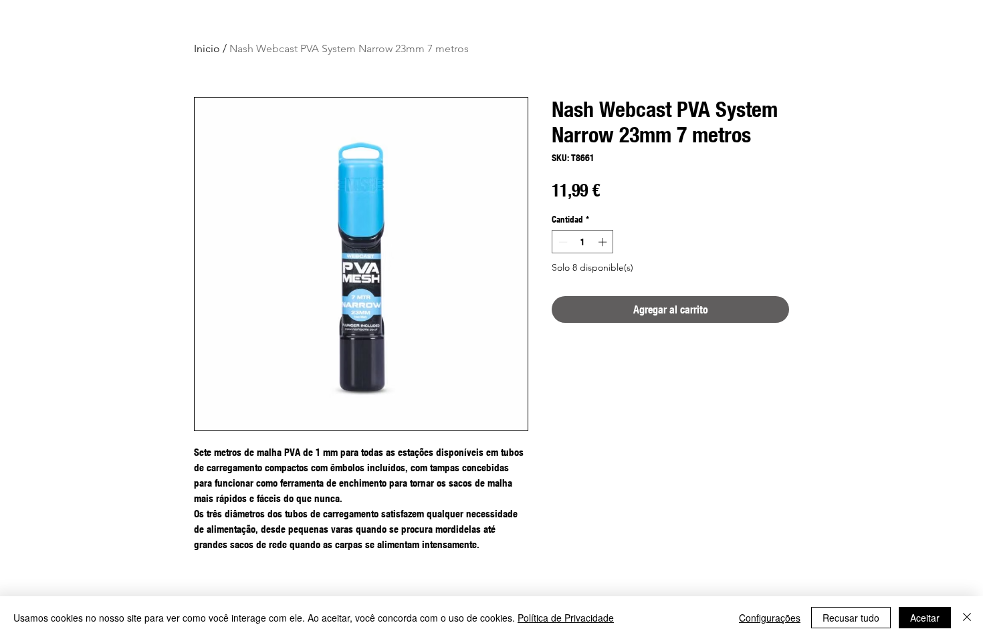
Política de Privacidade (566, 617)
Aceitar (925, 617)
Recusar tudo (851, 617)
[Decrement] (562, 242)
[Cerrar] (967, 617)
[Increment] (604, 242)
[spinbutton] (583, 242)
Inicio (207, 48)
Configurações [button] (769, 617)
